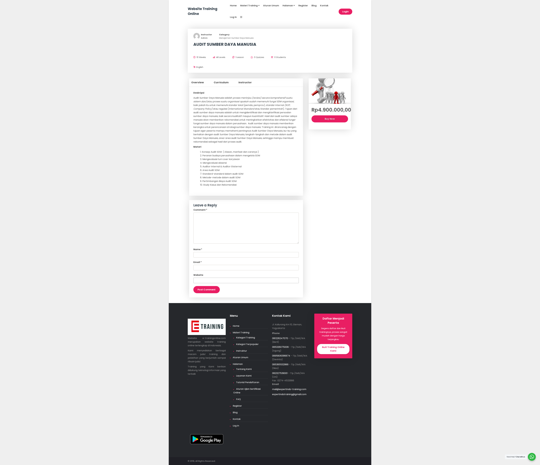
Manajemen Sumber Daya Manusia (236, 38)
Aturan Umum (271, 5)
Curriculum (221, 82)
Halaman (288, 5)
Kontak (324, 5)
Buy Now (330, 118)
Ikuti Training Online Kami (333, 349)
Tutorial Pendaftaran (247, 382)
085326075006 (280, 347)
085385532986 (280, 364)
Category (224, 34)
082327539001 (280, 373)
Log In (233, 17)
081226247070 (280, 338)
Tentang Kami (244, 369)
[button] (239, 17)
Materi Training (249, 5)
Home (233, 5)
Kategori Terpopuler (247, 344)
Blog (314, 5)
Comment (200, 209)
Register (303, 5)
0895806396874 (281, 355)
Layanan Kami (243, 375)
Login (345, 11)
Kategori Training (245, 337)
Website (198, 275)
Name (197, 249)
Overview (197, 82)
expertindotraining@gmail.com (289, 394)
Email (197, 262)
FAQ (238, 399)
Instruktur (241, 350)
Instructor (206, 34)
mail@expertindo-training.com (289, 389)
